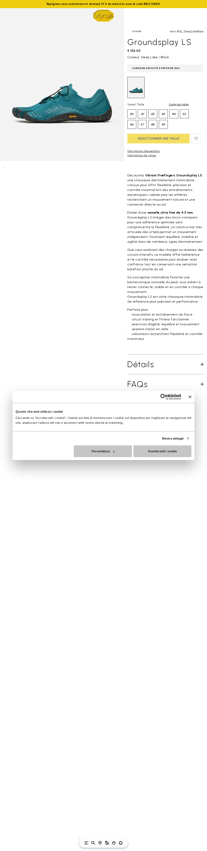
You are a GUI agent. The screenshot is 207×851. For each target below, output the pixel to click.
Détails (140, 364)
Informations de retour (141, 155)
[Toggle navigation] (86, 842)
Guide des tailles (179, 104)
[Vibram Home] (103, 16)
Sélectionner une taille (158, 138)
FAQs (137, 384)
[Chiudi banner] (190, 396)
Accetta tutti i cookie (162, 451)
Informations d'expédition (143, 151)
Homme (136, 31)
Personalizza (101, 451)
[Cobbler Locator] (107, 842)
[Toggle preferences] (120, 842)
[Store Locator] (100, 842)
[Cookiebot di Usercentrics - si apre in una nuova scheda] (163, 397)
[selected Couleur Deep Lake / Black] (136, 87)
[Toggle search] (93, 842)
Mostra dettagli (173, 438)
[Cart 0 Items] (113, 842)
